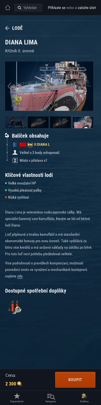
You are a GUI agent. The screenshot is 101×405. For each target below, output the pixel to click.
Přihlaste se (56, 7)
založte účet (87, 7)
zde (20, 276)
